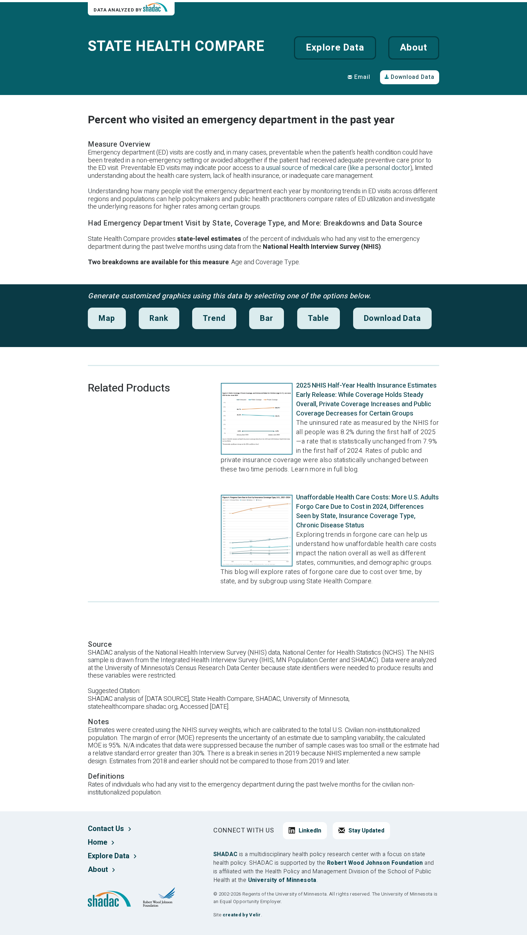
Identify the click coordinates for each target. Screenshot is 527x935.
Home (97, 842)
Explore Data (335, 47)
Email (362, 77)
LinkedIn (310, 830)
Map (107, 318)
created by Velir (242, 914)
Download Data (413, 77)
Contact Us (106, 829)
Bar (266, 318)
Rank (158, 318)
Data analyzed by (118, 9)
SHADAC (225, 854)
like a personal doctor (380, 168)
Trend (214, 318)
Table (318, 318)
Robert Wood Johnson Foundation (375, 863)
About (413, 47)
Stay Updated (366, 830)
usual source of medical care (306, 168)
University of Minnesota (282, 880)
